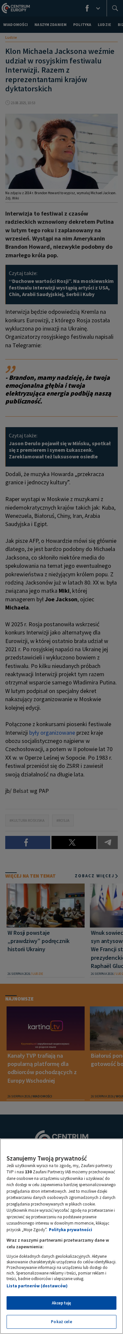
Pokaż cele (61, 1321)
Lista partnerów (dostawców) (37, 1286)
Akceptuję (61, 1303)
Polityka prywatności (70, 1229)
